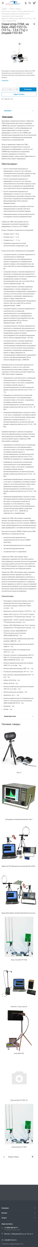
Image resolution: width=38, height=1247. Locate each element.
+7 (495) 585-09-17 (11, 1228)
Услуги (4, 1218)
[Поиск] (30, 3)
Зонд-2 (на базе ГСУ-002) (19, 960)
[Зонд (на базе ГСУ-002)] (19, 1124)
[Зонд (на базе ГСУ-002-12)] (19, 1077)
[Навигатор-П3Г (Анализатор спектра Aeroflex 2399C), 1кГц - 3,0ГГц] (19, 843)
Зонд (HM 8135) (19, 1053)
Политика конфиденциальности (12, 1244)
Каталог (4, 1213)
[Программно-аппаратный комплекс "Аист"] (19, 796)
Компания (5, 1208)
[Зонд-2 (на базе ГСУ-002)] (19, 937)
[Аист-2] (19, 749)
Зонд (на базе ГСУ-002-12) (19, 1100)
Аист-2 (19, 772)
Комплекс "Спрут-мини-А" (19, 1006)
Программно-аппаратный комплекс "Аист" (19, 819)
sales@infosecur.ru (10, 1240)
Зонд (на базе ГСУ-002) (19, 1147)
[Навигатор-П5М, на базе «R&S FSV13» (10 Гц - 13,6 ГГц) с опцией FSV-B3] (19, 52)
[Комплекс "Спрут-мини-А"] (19, 983)
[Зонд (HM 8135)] (19, 1030)
